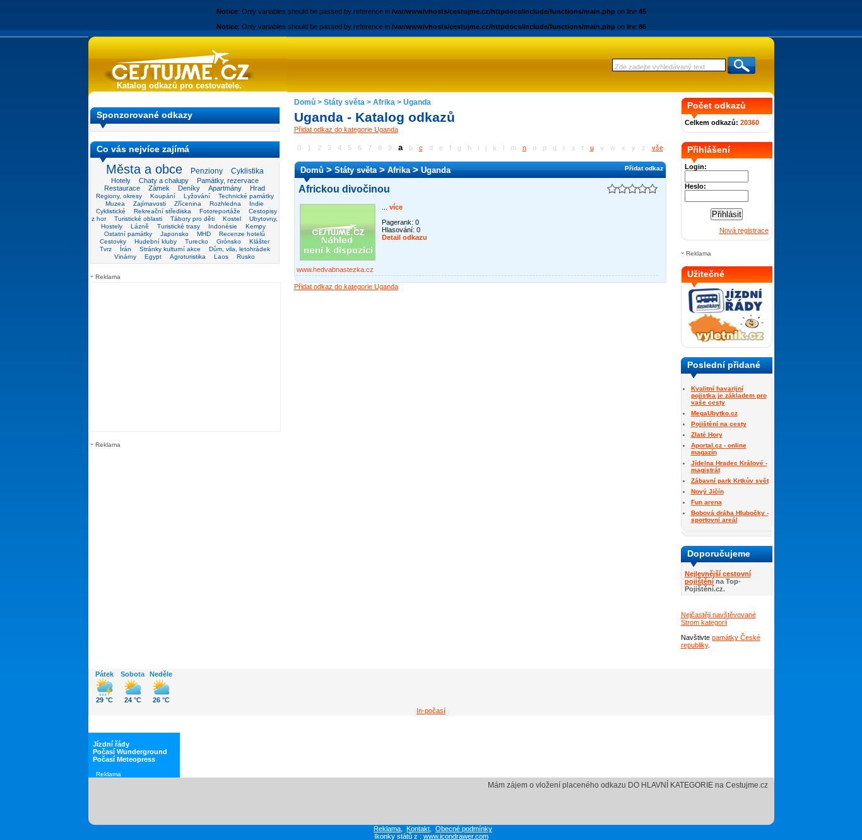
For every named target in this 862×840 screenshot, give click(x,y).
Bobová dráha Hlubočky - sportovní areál (730, 516)
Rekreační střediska (162, 211)
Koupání (162, 195)
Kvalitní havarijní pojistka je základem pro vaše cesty (729, 395)
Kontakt (418, 828)
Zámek (159, 188)
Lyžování (197, 195)
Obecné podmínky (463, 828)
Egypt (153, 256)
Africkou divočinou (344, 189)
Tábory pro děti (192, 218)
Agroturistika (188, 256)
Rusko (246, 256)
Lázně (140, 226)
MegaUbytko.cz (714, 413)
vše (657, 147)
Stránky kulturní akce (170, 248)
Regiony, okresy (119, 195)
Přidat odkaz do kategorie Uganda (346, 129)
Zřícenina (187, 203)
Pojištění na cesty (719, 423)
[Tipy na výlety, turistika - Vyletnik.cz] (726, 339)
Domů (305, 102)
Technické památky (246, 195)
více (395, 207)
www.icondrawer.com (455, 836)
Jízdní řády (111, 744)
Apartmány (225, 188)
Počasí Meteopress (124, 759)
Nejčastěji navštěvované (718, 614)
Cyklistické (111, 211)
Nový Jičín (707, 491)
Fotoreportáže (219, 211)
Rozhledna (225, 203)
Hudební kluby (155, 241)
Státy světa (344, 102)
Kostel (232, 218)
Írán (125, 248)
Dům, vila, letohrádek (239, 248)
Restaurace (122, 188)
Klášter (259, 241)
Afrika (384, 102)
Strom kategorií (704, 622)
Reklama (387, 828)
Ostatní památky (128, 233)
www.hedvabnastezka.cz (335, 269)
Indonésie (222, 226)
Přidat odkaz (644, 168)
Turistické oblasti (138, 218)
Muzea (115, 203)
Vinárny (125, 256)
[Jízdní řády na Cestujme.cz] (726, 312)
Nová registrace (744, 230)
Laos (221, 256)
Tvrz (106, 248)
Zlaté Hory (707, 434)
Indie (256, 203)
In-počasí (431, 710)
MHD (204, 233)
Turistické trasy (178, 226)
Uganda (417, 102)
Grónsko (228, 241)
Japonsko (174, 233)
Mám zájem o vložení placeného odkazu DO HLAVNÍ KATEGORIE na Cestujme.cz (628, 785)
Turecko (196, 241)
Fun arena (706, 502)
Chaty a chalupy (164, 180)
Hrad (257, 188)
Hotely (121, 180)
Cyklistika (247, 171)
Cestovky (113, 241)
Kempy (255, 226)
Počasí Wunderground (130, 751)
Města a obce (144, 169)
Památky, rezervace (228, 180)
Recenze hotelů (242, 233)
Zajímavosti (149, 203)
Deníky (189, 188)
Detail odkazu (404, 237)
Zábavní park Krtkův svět (730, 480)
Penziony (207, 171)
